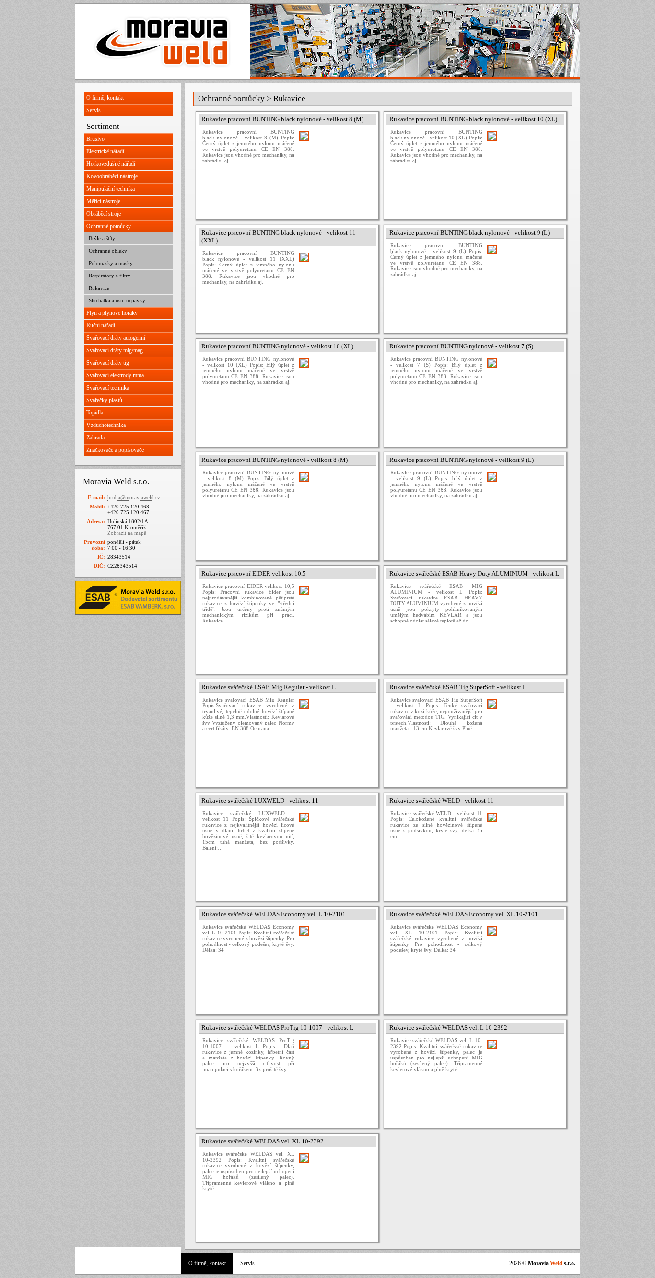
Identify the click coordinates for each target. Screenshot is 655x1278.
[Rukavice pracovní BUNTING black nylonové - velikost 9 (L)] (523, 280)
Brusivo (95, 139)
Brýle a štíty (102, 238)
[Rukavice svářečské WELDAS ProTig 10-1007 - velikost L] (335, 1075)
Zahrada (95, 437)
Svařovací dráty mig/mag (114, 350)
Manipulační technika (110, 188)
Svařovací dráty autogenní (115, 337)
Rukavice (99, 288)
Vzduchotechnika (106, 425)
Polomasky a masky (111, 263)
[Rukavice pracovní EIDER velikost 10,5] (335, 621)
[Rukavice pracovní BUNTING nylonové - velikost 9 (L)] (523, 508)
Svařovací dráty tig (107, 362)
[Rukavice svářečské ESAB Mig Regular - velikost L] (335, 735)
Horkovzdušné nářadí (110, 164)
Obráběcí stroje (103, 213)
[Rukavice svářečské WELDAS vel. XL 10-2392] (335, 1189)
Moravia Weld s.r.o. (162, 41)
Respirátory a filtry (109, 275)
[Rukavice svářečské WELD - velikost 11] (523, 848)
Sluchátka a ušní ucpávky (117, 300)
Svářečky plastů (104, 400)
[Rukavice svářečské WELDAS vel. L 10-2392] (523, 1075)
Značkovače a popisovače (115, 450)
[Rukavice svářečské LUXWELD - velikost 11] (335, 848)
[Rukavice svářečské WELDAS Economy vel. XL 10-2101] (523, 962)
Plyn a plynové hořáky (112, 313)
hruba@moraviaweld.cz (133, 497)
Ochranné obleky (108, 250)
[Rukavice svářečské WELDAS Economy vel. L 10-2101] (335, 962)
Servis (93, 110)
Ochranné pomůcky (108, 226)
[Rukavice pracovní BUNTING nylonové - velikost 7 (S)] (523, 394)
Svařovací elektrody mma (115, 375)
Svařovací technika (107, 387)
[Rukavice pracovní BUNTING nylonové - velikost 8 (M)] (335, 508)
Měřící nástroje (103, 201)
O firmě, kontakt (105, 97)
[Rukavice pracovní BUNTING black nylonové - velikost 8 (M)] (335, 167)
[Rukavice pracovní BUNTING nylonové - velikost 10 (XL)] (335, 394)
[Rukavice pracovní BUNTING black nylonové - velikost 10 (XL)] (523, 167)
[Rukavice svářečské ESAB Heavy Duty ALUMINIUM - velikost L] (523, 621)
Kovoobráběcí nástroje (112, 176)
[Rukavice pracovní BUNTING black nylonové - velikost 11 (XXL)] (335, 288)
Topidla (94, 412)
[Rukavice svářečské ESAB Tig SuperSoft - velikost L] (523, 735)
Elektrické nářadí (105, 151)
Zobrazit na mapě (126, 533)
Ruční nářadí (100, 325)
